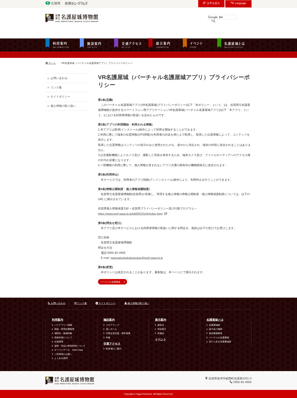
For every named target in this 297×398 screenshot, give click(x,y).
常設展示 (161, 329)
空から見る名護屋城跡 (220, 341)
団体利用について (63, 337)
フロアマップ (112, 325)
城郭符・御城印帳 (63, 333)
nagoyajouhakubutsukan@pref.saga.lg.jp (137, 257)
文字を (213, 3)
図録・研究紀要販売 (64, 329)
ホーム (52, 63)
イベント (160, 339)
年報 (108, 337)
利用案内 (57, 319)
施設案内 (109, 319)
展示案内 (160, 319)
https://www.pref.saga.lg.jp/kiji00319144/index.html (130, 213)
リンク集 (56, 87)
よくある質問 (61, 358)
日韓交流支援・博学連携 (118, 333)
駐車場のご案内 (113, 348)
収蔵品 (160, 333)
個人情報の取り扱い (63, 105)
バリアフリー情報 (63, 325)
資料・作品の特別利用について (69, 346)
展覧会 (160, 325)
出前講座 (58, 341)
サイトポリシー (60, 96)
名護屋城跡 (214, 325)
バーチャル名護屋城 (110, 282)
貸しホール (111, 329)
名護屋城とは (214, 319)
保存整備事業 (215, 333)
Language (240, 3)
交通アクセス (111, 343)
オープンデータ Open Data (68, 350)
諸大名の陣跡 (215, 329)
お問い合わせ (59, 78)
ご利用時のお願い (63, 354)
